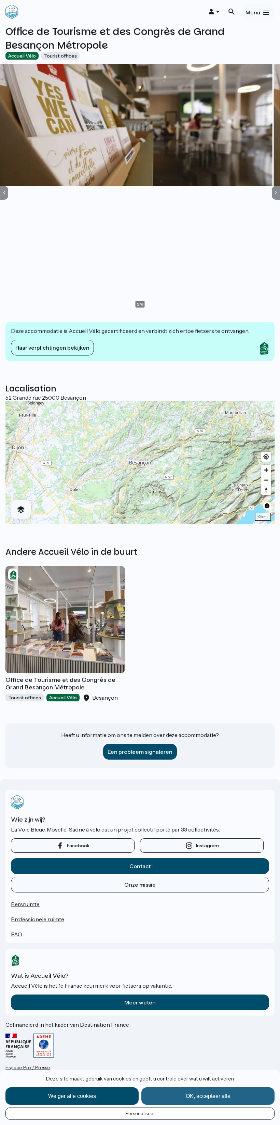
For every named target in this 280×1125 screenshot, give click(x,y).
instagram (207, 845)
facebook (78, 845)
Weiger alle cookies (72, 1096)
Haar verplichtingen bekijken (52, 347)
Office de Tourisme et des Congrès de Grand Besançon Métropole (60, 683)
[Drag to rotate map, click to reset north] (266, 490)
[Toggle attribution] (267, 506)
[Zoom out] (266, 480)
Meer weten (140, 1002)
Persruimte (25, 904)
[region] (140, 462)
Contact (140, 866)
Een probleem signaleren (140, 751)
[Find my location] (266, 457)
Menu (253, 12)
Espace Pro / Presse (27, 1067)
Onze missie (140, 884)
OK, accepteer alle (208, 1096)
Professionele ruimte (37, 919)
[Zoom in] (266, 470)
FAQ (16, 934)
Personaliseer (140, 1113)
